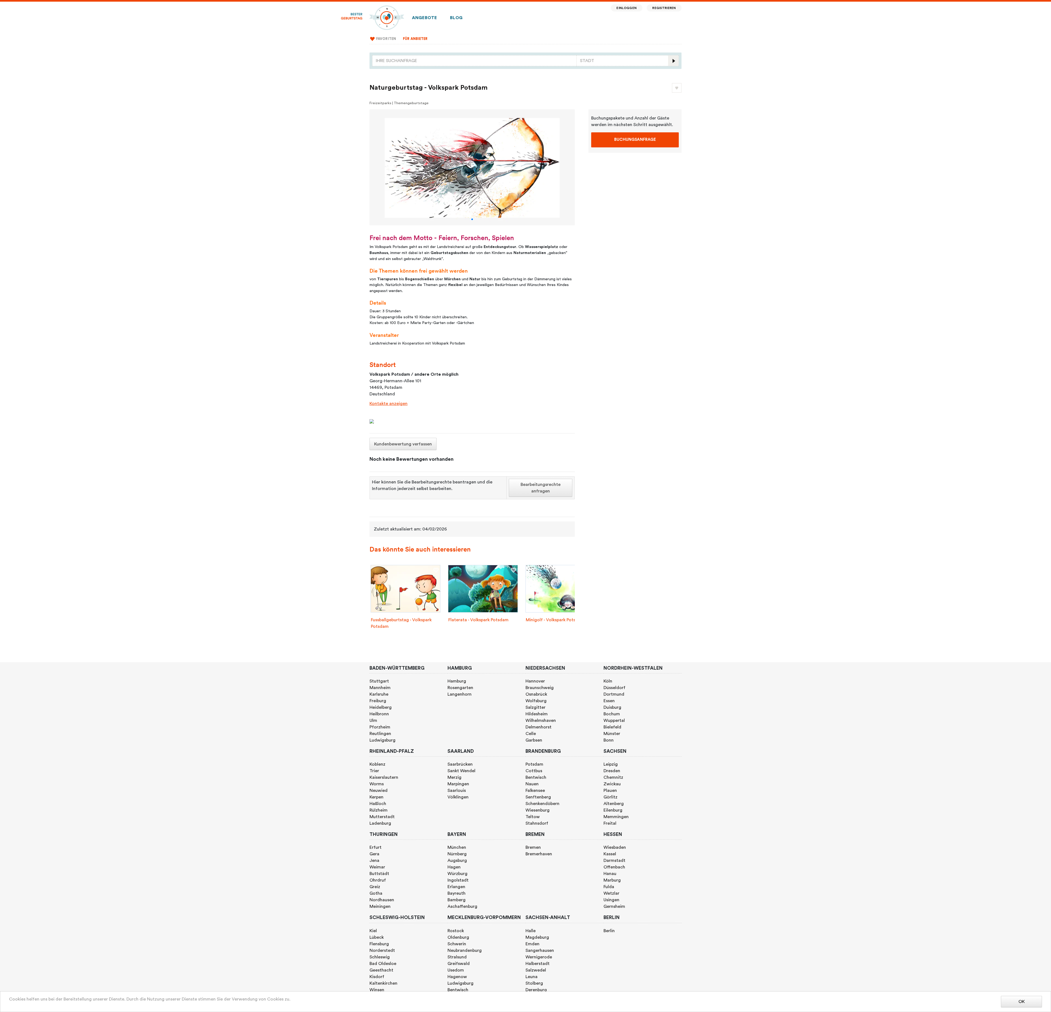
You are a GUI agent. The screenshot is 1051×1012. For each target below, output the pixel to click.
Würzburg (457, 873)
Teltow (533, 817)
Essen (609, 701)
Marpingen (458, 784)
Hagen (454, 867)
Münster (612, 733)
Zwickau (612, 784)
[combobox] (474, 61)
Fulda (609, 887)
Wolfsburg (536, 701)
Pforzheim (379, 727)
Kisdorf (376, 977)
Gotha (375, 893)
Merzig (454, 777)
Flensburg (379, 944)
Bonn (609, 740)
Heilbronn (379, 714)
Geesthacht (381, 970)
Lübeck (376, 937)
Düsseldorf (614, 688)
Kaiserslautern (383, 777)
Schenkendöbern (542, 803)
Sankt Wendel (461, 771)
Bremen (533, 847)
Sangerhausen (540, 950)
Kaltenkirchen (383, 983)
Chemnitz (613, 777)
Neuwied (378, 790)
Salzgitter (535, 707)
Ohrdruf (377, 880)
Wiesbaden (615, 847)
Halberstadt (538, 963)
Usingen (611, 900)
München (456, 847)
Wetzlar (611, 893)
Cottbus (534, 771)
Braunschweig (540, 688)
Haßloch (377, 803)
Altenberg (614, 803)
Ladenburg (380, 823)
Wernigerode (539, 957)
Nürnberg (457, 854)
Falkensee (535, 790)
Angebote (424, 18)
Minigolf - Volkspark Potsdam (555, 620)
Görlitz (610, 797)
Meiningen (380, 906)
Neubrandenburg (464, 950)
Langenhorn (459, 694)
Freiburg (377, 701)
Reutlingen (380, 733)
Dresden (612, 771)
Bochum (612, 714)
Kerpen (376, 797)
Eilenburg (613, 810)
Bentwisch (536, 777)
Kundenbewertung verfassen (403, 444)
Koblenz (377, 764)
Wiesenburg (538, 810)
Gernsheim (614, 906)
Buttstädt (379, 873)
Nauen (532, 784)
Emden (532, 944)
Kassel (610, 854)
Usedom (455, 970)
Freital (610, 823)
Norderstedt (382, 950)
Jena (374, 860)
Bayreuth (456, 893)
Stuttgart (379, 681)
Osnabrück (536, 694)
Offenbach (614, 867)
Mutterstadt (382, 817)
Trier (374, 771)
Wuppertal (614, 720)
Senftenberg (538, 797)
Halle (531, 931)
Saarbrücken (460, 764)
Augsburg (457, 860)
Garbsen (534, 740)
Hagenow (457, 977)
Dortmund (614, 694)
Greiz (374, 887)
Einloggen (626, 8)
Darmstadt (614, 860)
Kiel (373, 931)
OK (1021, 1001)
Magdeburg (537, 937)
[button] (472, 219)
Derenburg (536, 990)
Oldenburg (458, 937)
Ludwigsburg (382, 740)
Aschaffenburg (462, 906)
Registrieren (664, 8)
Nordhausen (381, 900)
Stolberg (534, 983)
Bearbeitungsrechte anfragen (541, 487)
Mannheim (380, 688)
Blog (456, 18)
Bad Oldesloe (382, 963)
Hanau (610, 873)
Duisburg (612, 707)
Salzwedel (536, 970)
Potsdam (534, 764)
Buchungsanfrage (635, 140)
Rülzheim (378, 810)
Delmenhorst (539, 727)
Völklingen (458, 797)
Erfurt (375, 847)
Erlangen (456, 887)
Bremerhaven (539, 854)
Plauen (610, 790)
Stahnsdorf (537, 823)
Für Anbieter (415, 38)
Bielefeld (612, 727)
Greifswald (458, 963)
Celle (531, 733)
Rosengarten (460, 688)
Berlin (609, 931)
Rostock (455, 931)
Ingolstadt (458, 880)
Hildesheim (537, 714)
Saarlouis (456, 790)
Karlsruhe (378, 694)
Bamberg (456, 900)
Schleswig (379, 957)
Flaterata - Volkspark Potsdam (478, 620)
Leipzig (611, 764)
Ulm (373, 720)
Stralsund (457, 957)
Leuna (532, 977)
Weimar (377, 867)
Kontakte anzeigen (388, 403)
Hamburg (456, 681)
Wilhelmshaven (541, 720)
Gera (374, 854)
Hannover (535, 681)
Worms (376, 784)
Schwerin (456, 944)
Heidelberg (380, 707)
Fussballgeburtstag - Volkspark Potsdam (401, 623)
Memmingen (616, 817)
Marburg (612, 880)
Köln (608, 681)
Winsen (376, 990)
